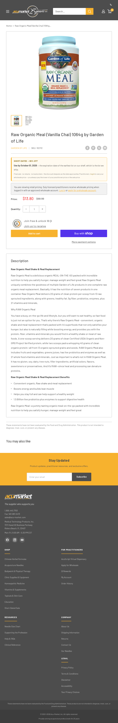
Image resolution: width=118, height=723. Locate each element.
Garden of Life (19, 148)
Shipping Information (70, 632)
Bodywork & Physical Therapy (17, 571)
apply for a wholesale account (82, 190)
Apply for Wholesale (69, 565)
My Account (66, 577)
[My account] (103, 11)
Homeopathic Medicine (15, 583)
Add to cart (34, 233)
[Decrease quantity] (26, 209)
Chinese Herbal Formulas (15, 559)
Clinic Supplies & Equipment (17, 577)
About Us (65, 626)
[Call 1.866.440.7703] (111, 5)
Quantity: (16, 208)
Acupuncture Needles (14, 565)
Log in (62, 190)
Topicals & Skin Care (13, 596)
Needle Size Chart (12, 626)
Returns (64, 639)
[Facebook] (7, 540)
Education (9, 602)
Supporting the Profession (16, 632)
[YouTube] (22, 540)
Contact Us (66, 645)
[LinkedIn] (15, 540)
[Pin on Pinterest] (93, 147)
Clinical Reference (12, 645)
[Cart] (110, 11)
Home (9, 25)
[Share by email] (105, 147)
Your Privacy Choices (70, 692)
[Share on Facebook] (87, 147)
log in (92, 174)
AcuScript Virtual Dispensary (73, 559)
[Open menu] (7, 11)
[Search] (89, 11)
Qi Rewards (66, 571)
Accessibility (66, 686)
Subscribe (82, 476)
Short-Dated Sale (12, 608)
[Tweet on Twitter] (99, 147)
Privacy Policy (67, 667)
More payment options (84, 241)
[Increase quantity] (42, 209)
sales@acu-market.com (15, 517)
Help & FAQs (10, 639)
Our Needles (66, 651)
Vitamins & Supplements (15, 589)
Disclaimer (66, 680)
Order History (67, 583)
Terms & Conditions (69, 674)
